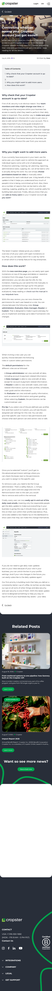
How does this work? (16, 85)
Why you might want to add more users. (24, 82)
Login (35, 4)
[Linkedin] (14, 948)
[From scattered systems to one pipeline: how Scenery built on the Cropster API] (26, 651)
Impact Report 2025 (10, 739)
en (42, 4)
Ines (48, 58)
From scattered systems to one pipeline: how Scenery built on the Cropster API (26, 677)
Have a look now (26, 769)
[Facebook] (8, 948)
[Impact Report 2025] (26, 714)
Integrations (13, 960)
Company (10, 967)
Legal (8, 973)
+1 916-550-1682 (14, 934)
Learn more (8, 689)
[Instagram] (3, 948)
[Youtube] (20, 948)
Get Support (12, 980)
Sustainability (12, 699)
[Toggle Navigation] (48, 4)
